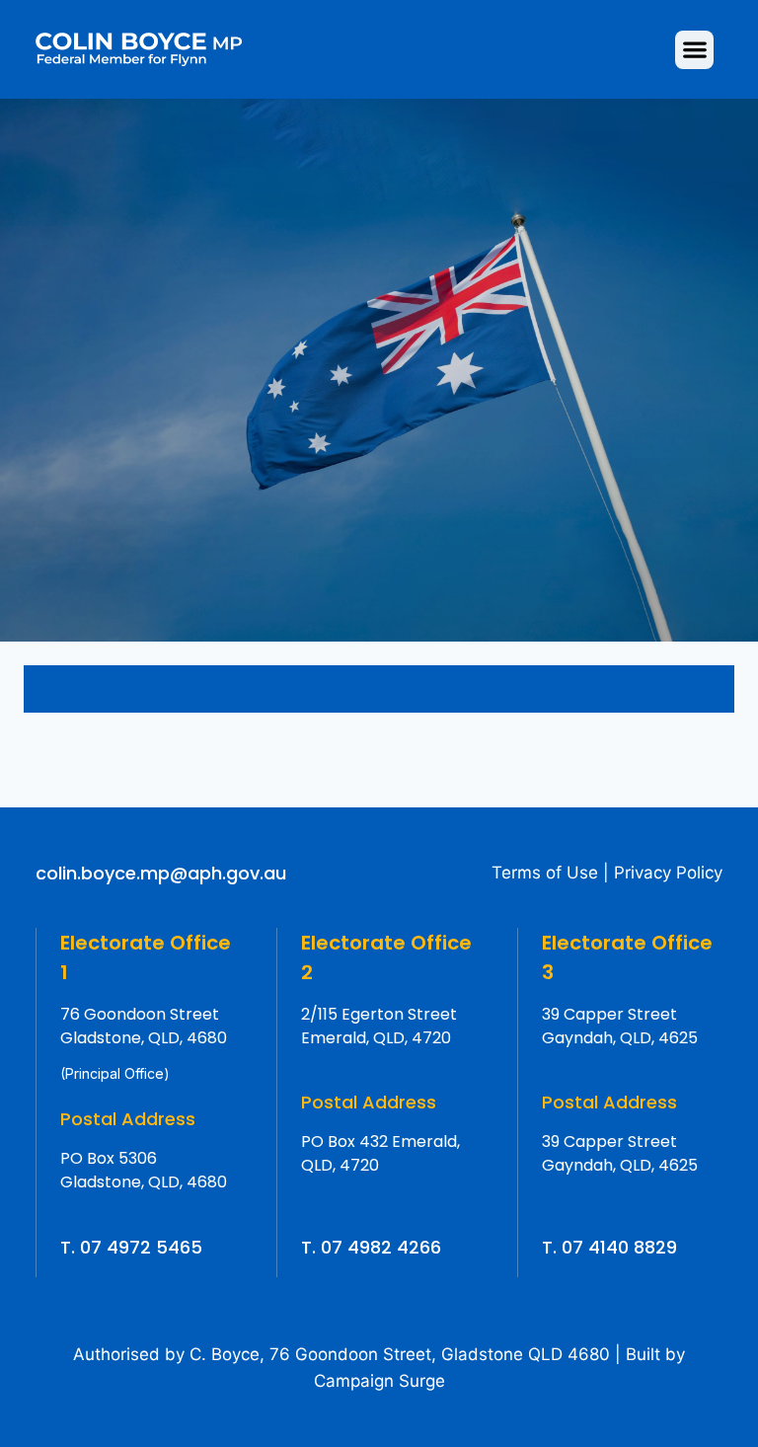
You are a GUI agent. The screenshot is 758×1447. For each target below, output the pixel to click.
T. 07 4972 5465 (131, 1247)
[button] (694, 50)
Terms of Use (545, 872)
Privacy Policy (668, 872)
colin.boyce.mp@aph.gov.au (161, 873)
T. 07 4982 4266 (371, 1247)
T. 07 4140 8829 (609, 1247)
